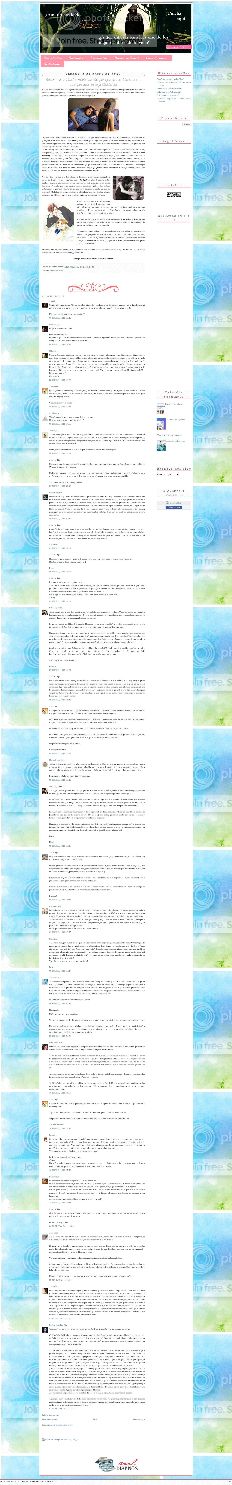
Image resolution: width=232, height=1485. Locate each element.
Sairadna (52, 1177)
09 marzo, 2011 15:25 (60, 1280)
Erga (51, 1135)
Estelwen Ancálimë (56, 1325)
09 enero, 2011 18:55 (60, 932)
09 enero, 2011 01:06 (60, 486)
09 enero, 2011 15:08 (60, 753)
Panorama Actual (57, 270)
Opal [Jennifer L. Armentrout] (168, 95)
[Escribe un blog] (84, 266)
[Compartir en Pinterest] (93, 266)
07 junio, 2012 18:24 (60, 1319)
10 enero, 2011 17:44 (60, 1128)
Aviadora (52, 413)
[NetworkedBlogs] (173, 503)
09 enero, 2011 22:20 (60, 1036)
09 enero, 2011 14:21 (60, 670)
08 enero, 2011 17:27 (60, 453)
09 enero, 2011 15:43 (60, 780)
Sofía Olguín (54, 608)
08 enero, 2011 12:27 (60, 380)
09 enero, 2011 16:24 (60, 900)
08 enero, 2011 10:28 (60, 318)
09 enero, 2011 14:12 (60, 601)
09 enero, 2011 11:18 (60, 572)
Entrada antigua (139, 1419)
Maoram (52, 324)
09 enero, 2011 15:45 (60, 846)
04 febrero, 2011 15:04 (61, 1226)
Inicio (95, 1419)
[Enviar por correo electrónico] (81, 266)
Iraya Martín (54, 1043)
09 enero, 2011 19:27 (60, 971)
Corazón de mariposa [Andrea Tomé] (170, 79)
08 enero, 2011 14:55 (60, 424)
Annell (51, 852)
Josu (51, 301)
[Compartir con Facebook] (90, 266)
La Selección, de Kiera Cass (175, 441)
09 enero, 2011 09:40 (60, 519)
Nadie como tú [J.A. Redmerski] (169, 92)
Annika (52, 1233)
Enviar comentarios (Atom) (63, 1425)
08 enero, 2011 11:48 (60, 344)
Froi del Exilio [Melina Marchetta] (169, 89)
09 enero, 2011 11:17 (60, 548)
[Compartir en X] (87, 266)
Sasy (51, 939)
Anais (51, 1287)
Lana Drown (54, 493)
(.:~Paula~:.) (54, 906)
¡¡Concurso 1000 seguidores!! (176, 419)
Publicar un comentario (50, 1415)
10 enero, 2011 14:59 (60, 1093)
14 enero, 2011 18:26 (60, 1203)
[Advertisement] (169, 329)
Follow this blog (174, 507)
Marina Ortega (54, 760)
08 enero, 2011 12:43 (60, 407)
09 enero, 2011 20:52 (60, 1003)
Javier (51, 431)
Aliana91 (52, 977)
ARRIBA (228, 1481)
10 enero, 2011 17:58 (60, 1170)
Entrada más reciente (49, 1419)
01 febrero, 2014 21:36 (61, 1409)
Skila (51, 351)
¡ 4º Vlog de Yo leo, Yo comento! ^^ (168, 435)
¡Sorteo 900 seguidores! (174, 404)
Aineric (52, 387)
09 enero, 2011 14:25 (60, 700)
